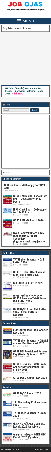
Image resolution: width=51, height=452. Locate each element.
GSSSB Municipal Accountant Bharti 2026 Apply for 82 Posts (30, 198)
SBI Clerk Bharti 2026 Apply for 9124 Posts (24, 186)
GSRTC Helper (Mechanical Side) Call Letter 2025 (29, 273)
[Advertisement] (25, 58)
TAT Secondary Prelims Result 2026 (30, 403)
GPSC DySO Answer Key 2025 (30, 377)
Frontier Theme (42, 449)
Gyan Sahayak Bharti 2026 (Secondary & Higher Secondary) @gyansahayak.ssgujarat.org (30, 237)
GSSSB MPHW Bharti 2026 (28, 220)
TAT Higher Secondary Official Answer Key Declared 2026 (30, 342)
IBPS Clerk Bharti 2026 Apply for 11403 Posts (30, 211)
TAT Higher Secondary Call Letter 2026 (28, 261)
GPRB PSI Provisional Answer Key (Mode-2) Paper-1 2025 (30, 353)
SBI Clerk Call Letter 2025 (28, 283)
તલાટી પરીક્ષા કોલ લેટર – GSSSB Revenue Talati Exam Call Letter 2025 (29, 298)
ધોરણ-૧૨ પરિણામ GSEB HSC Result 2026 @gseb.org (29, 436)
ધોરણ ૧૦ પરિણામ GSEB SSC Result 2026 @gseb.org (29, 425)
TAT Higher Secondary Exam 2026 (29, 414)
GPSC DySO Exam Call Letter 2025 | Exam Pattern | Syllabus (29, 312)
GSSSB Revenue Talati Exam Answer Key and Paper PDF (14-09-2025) (29, 366)
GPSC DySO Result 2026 (27, 393)
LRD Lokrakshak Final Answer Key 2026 (30, 331)
